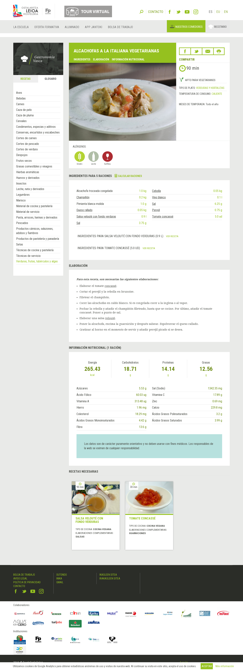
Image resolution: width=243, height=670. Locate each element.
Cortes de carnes (26, 138)
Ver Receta (172, 236)
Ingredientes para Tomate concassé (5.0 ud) (109, 248)
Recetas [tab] (26, 78)
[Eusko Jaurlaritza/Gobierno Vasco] (19, 639)
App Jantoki (93, 27)
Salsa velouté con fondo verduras (96, 216)
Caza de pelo (24, 110)
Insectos (21, 183)
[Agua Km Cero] (19, 623)
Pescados (22, 223)
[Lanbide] (56, 639)
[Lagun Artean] (167, 613)
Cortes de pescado (27, 144)
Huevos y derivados (27, 178)
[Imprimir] (219, 51)
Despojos (22, 155)
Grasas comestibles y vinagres (34, 166)
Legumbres (23, 195)
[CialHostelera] (75, 613)
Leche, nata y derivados (30, 189)
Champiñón (83, 197)
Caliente (217, 93)
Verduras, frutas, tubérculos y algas (37, 261)
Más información (224, 666)
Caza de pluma (25, 115)
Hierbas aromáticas (27, 172)
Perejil (156, 210)
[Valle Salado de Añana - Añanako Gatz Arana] (204, 613)
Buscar (141, 11)
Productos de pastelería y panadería (37, 239)
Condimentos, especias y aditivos (36, 127)
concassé (110, 285)
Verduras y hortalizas (210, 87)
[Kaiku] (93, 613)
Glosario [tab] (50, 78)
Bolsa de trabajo (120, 27)
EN (226, 12)
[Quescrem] (38, 623)
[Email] (207, 51)
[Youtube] (187, 11)
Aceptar (207, 666)
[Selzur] (112, 613)
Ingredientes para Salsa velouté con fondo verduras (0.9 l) (120, 236)
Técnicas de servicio (28, 256)
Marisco (21, 200)
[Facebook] (169, 11)
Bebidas (21, 98)
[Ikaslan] (93, 639)
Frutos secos (24, 161)
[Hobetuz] (75, 639)
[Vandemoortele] (149, 613)
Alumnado (72, 27)
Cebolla (156, 191)
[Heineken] (56, 613)
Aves (19, 93)
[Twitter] (178, 11)
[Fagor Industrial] (130, 613)
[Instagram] (195, 11)
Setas (19, 244)
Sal (154, 204)
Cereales (21, 121)
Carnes (20, 104)
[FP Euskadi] (38, 639)
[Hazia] (38, 613)
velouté (110, 318)
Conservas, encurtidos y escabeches (38, 132)
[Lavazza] (93, 622)
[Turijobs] (56, 622)
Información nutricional (128, 59)
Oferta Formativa (46, 27)
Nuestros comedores (189, 26)
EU (218, 12)
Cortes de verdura (27, 149)
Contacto (19, 586)
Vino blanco (159, 197)
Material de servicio (27, 212)
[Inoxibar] (223, 613)
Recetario (220, 26)
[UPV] (112, 639)
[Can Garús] (186, 613)
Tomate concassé (162, 216)
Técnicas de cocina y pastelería (35, 250)
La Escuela (21, 27)
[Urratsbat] (19, 650)
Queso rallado (84, 210)
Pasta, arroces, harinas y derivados (36, 217)
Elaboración (101, 59)
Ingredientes (82, 59)
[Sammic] (19, 613)
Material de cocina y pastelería (34, 206)
